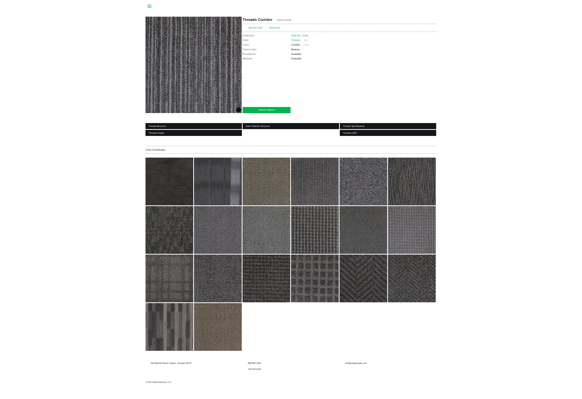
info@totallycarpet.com (355, 363)
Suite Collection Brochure (258, 126)
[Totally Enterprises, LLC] (291, 6)
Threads (295, 40)
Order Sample (266, 110)
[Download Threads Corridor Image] (238, 109)
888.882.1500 (254, 363)
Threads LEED (350, 133)
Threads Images (156, 133)
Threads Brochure (157, 126)
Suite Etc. (296, 35)
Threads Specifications (354, 126)
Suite (305, 35)
